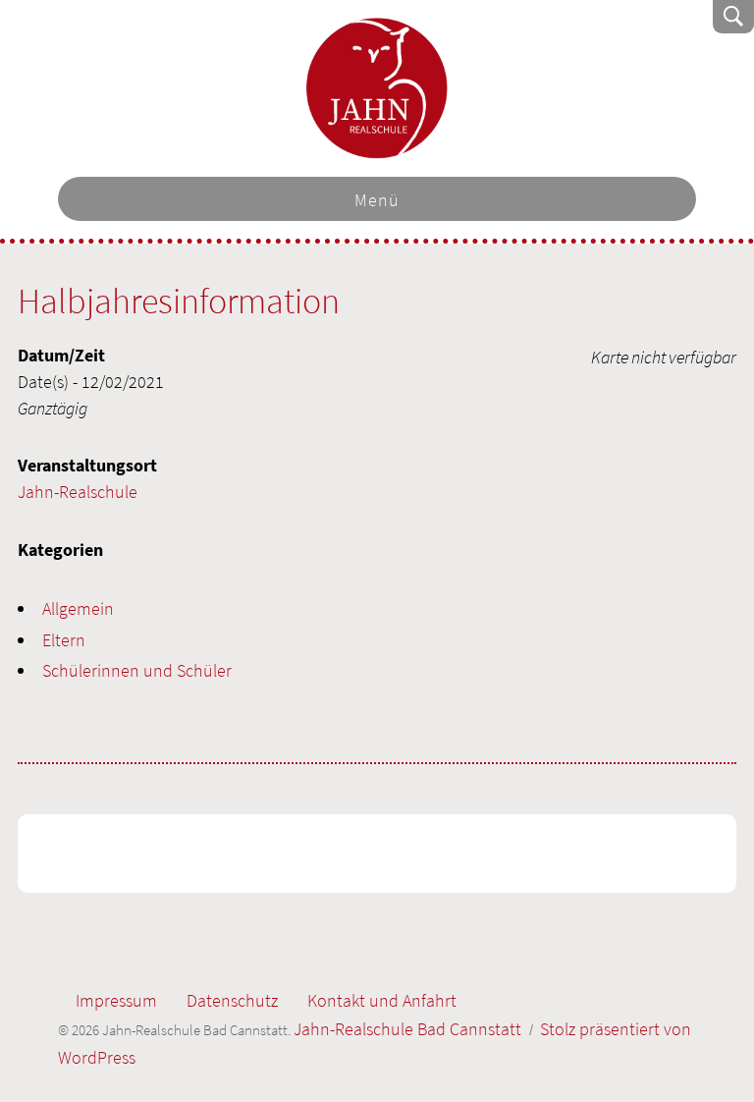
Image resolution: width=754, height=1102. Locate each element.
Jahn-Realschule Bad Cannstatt (377, 88)
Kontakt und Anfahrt (382, 1000)
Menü (376, 200)
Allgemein (78, 608)
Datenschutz (232, 1000)
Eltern (63, 640)
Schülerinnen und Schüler (137, 670)
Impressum (116, 1000)
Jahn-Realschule (77, 491)
